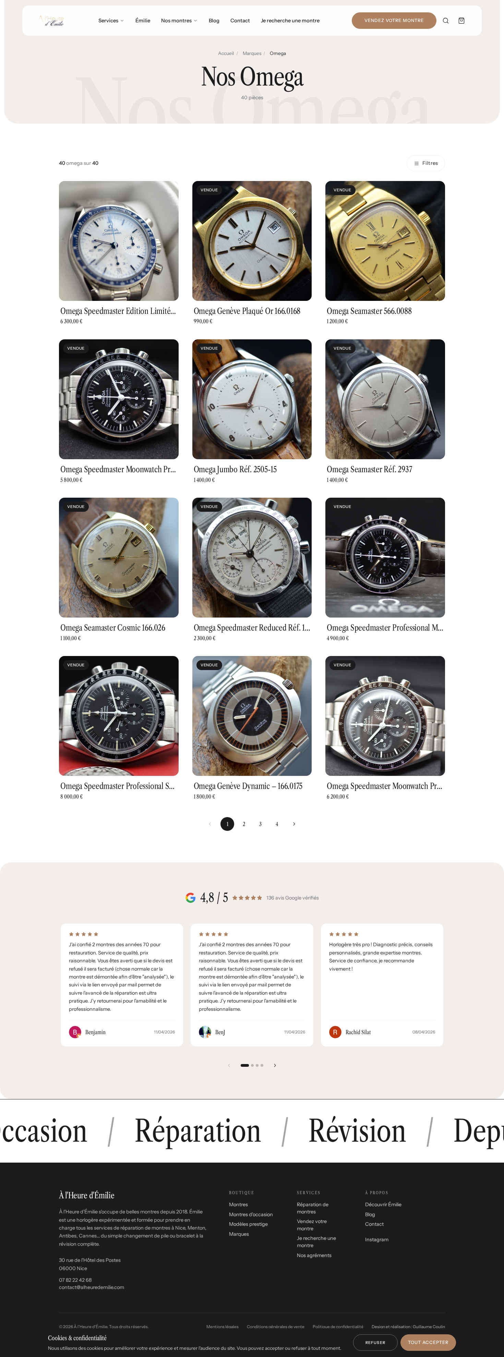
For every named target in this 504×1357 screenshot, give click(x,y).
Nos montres (176, 21)
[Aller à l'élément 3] (257, 1065)
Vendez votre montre (394, 20)
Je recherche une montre (290, 21)
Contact (240, 21)
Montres (238, 1204)
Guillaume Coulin (429, 1326)
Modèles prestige (248, 1224)
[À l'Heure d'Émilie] (51, 20)
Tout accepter (428, 1342)
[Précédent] (229, 1065)
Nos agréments (314, 1255)
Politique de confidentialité (338, 1326)
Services (108, 21)
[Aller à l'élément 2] (252, 1065)
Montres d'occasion (251, 1214)
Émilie (142, 21)
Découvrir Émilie (383, 1204)
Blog (214, 21)
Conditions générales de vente (275, 1326)
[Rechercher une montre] (445, 20)
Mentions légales (222, 1326)
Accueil (226, 53)
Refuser (375, 1342)
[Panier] (461, 20)
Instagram (376, 1239)
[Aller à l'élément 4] (262, 1065)
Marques (252, 53)
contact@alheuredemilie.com (91, 1287)
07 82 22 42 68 (75, 1280)
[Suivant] (294, 824)
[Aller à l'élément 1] (245, 1065)
